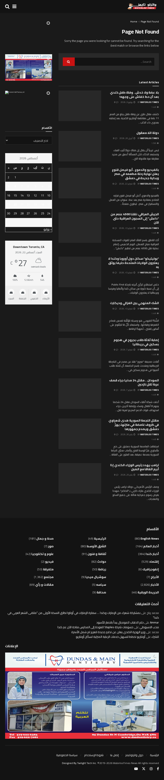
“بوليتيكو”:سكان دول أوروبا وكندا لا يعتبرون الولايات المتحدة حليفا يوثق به (133, 263)
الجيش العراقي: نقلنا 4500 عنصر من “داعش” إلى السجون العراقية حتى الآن (135, 218)
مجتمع (49, 577)
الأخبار (155, 584)
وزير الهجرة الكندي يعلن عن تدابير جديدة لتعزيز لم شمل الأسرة (108, 632)
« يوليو (48, 229)
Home (133, 21)
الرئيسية (100, 538)
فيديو (49, 561)
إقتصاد (154, 561)
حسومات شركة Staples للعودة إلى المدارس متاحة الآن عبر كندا (95, 627)
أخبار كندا (152, 554)
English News (150, 538)
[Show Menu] (14, 6)
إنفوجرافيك (150, 569)
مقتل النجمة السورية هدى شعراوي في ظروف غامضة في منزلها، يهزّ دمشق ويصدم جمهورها (133, 425)
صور (51, 546)
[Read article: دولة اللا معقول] (80, 146)
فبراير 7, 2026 (126, 350)
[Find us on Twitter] (143, 769)
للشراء (155, 637)
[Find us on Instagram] (151, 769)
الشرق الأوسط (96, 546)
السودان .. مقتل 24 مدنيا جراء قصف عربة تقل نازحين (134, 382)
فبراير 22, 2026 (126, 184)
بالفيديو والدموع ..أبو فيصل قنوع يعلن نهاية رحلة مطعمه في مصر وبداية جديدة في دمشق (135, 174)
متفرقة (48, 569)
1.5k (153, 143)
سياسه (101, 584)
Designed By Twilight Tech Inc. (79, 763)
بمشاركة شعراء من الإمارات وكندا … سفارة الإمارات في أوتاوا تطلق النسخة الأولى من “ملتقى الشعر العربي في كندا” (83, 615)
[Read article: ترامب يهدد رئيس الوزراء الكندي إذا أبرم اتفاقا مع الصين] (80, 478)
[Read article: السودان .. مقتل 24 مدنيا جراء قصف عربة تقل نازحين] (80, 393)
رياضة (102, 569)
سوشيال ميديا (95, 577)
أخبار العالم (151, 546)
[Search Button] (7, 6)
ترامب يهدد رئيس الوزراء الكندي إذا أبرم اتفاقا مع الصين (134, 467)
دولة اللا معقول (147, 133)
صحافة (101, 592)
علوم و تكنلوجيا (42, 554)
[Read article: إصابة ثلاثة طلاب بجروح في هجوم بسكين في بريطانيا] (80, 353)
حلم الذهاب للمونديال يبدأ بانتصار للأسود (120, 622)
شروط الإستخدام (94, 755)
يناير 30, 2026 (126, 434)
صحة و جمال (45, 538)
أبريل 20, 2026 (126, 138)
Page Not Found (150, 21)
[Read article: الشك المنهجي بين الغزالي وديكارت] (80, 316)
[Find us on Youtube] (136, 769)
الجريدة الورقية (148, 592)
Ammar (154, 622)
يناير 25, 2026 (126, 475)
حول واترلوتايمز (134, 755)
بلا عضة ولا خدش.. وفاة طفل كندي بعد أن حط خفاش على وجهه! (134, 95)
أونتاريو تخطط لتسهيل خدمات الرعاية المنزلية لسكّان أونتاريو (110, 637)
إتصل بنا (114, 755)
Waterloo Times (149, 102)
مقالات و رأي (44, 584)
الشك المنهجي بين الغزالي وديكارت (134, 303)
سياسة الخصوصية (67, 755)
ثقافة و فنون (97, 554)
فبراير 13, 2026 (126, 228)
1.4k (153, 107)
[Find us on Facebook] (158, 769)
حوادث (101, 561)
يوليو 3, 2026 (126, 102)
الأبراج (155, 577)
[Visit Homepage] (142, 6)
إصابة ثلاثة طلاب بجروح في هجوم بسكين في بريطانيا (136, 342)
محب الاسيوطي (149, 627)
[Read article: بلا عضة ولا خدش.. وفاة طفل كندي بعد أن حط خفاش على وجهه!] (80, 106)
